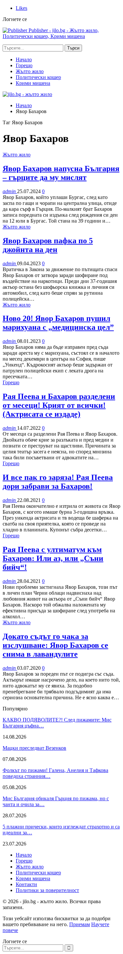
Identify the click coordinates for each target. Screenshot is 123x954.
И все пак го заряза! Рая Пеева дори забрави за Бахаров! (58, 481)
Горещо (24, 65)
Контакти (26, 884)
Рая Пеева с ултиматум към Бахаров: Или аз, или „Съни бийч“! (53, 558)
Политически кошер (38, 77)
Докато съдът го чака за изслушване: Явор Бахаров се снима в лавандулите (55, 645)
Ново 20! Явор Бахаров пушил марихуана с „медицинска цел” (58, 322)
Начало (24, 59)
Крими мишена (33, 83)
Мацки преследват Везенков (34, 748)
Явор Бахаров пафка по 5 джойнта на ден (48, 245)
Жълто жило (30, 71)
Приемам (79, 924)
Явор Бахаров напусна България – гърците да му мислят (61, 173)
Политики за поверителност (47, 890)
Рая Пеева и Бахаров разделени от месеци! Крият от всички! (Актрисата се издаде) (59, 405)
